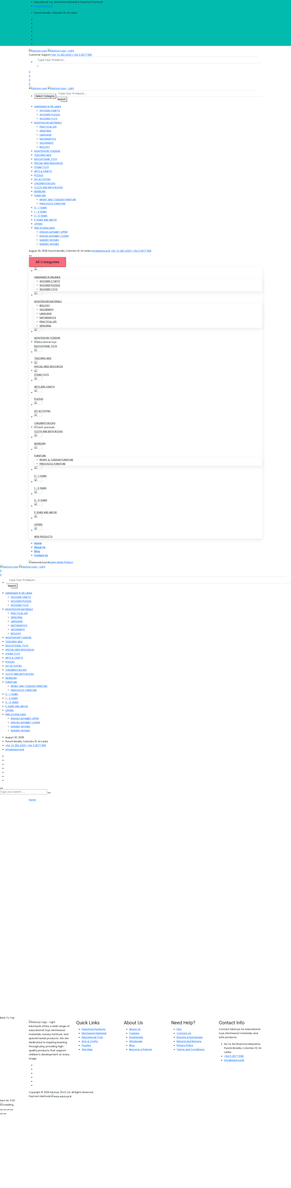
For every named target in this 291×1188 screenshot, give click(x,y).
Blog (37, 551)
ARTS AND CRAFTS (44, 386)
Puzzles (86, 1045)
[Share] (8, 1109)
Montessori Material (94, 1033)
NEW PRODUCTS (43, 536)
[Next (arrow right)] (4, 1113)
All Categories (47, 262)
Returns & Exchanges (190, 1037)
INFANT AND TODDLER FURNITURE (58, 199)
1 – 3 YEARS (40, 211)
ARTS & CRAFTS (43, 171)
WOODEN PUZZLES (50, 114)
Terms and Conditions (190, 1049)
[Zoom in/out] (1, 1109)
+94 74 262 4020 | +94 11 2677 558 (71, 54)
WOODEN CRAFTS (50, 110)
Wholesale (135, 1041)
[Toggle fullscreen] (4, 1109)
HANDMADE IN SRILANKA (47, 277)
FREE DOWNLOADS (44, 228)
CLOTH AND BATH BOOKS (48, 187)
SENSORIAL (45, 131)
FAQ (179, 1029)
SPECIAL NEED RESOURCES (48, 163)
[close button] (1, 788)
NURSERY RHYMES (49, 240)
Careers (134, 1033)
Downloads (136, 1037)
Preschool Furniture (93, 1029)
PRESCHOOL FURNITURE (53, 203)
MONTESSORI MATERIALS (48, 122)
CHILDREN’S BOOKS (44, 183)
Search (61, 99)
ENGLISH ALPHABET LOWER (54, 236)
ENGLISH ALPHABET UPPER (54, 232)
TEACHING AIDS (42, 155)
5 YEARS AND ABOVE (45, 220)
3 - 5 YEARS (40, 500)
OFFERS (38, 224)
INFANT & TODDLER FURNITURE (56, 459)
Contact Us (41, 555)
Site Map (87, 1049)
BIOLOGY (45, 147)
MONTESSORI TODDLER (47, 151)
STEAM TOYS (41, 167)
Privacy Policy (185, 1045)
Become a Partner (140, 1049)
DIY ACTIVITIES (42, 179)
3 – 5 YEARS (40, 215)
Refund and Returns (189, 1041)
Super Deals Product (61, 562)
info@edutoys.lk (43, 6)
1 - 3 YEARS (40, 488)
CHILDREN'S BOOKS (44, 423)
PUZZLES (38, 175)
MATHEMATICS (48, 139)
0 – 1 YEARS (40, 207)
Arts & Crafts (90, 1041)
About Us (39, 547)
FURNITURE (40, 195)
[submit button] (49, 792)
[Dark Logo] (38, 50)
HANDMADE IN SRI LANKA (47, 106)
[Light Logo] (61, 50)
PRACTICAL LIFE (48, 126)
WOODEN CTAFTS (50, 281)
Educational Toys (92, 1037)
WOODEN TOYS (48, 118)
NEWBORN (39, 191)
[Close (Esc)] (11, 1109)
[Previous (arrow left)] (1, 1113)
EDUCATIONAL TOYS (45, 159)
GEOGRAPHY (47, 143)
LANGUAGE (46, 135)
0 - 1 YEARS (40, 476)
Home (38, 543)
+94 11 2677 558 (234, 1056)
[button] (30, 255)
